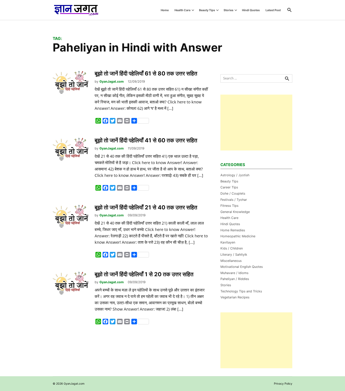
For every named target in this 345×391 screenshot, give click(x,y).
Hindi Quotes (251, 10)
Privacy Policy (283, 383)
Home (165, 10)
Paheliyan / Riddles (234, 279)
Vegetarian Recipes (234, 297)
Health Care (182, 10)
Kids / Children (231, 248)
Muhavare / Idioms (234, 273)
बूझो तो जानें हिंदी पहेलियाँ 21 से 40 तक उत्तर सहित (146, 207)
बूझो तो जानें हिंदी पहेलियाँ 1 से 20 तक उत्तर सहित (144, 274)
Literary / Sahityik (233, 254)
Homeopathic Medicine (237, 236)
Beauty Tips (207, 10)
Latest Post (273, 10)
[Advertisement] (256, 122)
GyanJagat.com (111, 81)
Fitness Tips (229, 206)
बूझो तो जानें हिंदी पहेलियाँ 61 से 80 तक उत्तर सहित (146, 73)
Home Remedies (232, 230)
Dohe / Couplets (232, 193)
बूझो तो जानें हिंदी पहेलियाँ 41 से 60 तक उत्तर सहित (146, 140)
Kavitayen (227, 242)
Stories (228, 10)
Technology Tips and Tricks (241, 291)
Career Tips (229, 187)
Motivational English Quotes (241, 267)
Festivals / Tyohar (233, 200)
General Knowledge (235, 212)
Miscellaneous (231, 261)
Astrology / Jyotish (234, 175)
